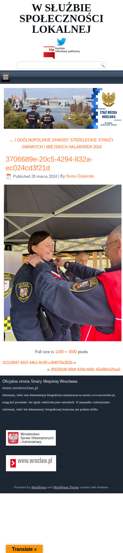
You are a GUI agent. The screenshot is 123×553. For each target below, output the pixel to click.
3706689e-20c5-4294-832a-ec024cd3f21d (49, 163)
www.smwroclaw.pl (20, 388)
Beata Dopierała (80, 176)
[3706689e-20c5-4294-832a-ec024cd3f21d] (63, 341)
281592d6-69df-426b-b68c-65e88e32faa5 (85, 369)
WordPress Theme (66, 487)
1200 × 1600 (66, 352)
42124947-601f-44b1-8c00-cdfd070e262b (38, 362)
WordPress (38, 487)
